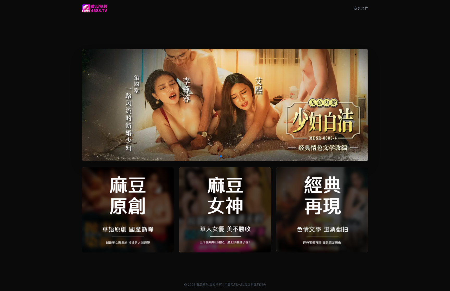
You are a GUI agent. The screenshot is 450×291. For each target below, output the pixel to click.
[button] (221, 156)
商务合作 (361, 8)
